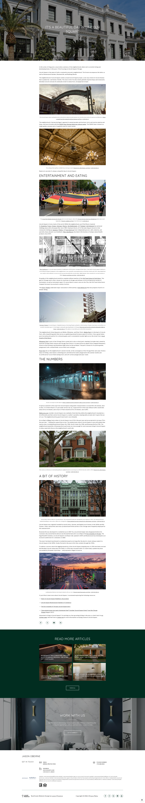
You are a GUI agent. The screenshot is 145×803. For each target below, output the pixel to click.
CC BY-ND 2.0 (85, 119)
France (49, 226)
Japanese (55, 230)
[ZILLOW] (121, 795)
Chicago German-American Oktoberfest (87, 219)
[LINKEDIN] (113, 795)
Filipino (60, 230)
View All (72, 688)
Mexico (65, 226)
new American (70, 230)
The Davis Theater (43, 325)
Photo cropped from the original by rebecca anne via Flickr (76, 402)
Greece (54, 226)
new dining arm (82, 287)
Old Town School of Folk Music (92, 278)
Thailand (82, 226)
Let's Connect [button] (72, 732)
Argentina (44, 226)
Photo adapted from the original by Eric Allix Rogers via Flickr (81, 521)
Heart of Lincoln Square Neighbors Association (55, 598)
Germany (59, 226)
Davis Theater (46, 287)
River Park (42, 350)
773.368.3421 (101, 764)
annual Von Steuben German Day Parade (51, 219)
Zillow (49, 420)
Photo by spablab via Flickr (67, 221)
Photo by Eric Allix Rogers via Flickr (81, 168)
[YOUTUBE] (117, 795)
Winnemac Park (43, 341)
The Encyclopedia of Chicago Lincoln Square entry (55, 606)
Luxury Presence (57, 796)
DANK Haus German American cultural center (72, 124)
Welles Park (87, 332)
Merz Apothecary (68, 232)
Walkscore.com (43, 413)
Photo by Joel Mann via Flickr (69, 275)
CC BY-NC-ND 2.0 (95, 168)
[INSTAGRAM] (109, 795)
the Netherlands (72, 226)
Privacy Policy (93, 796)
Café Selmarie (90, 226)
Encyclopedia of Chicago (93, 533)
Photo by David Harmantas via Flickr (81, 592)
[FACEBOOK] (105, 795)
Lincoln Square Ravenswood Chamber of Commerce (56, 602)
